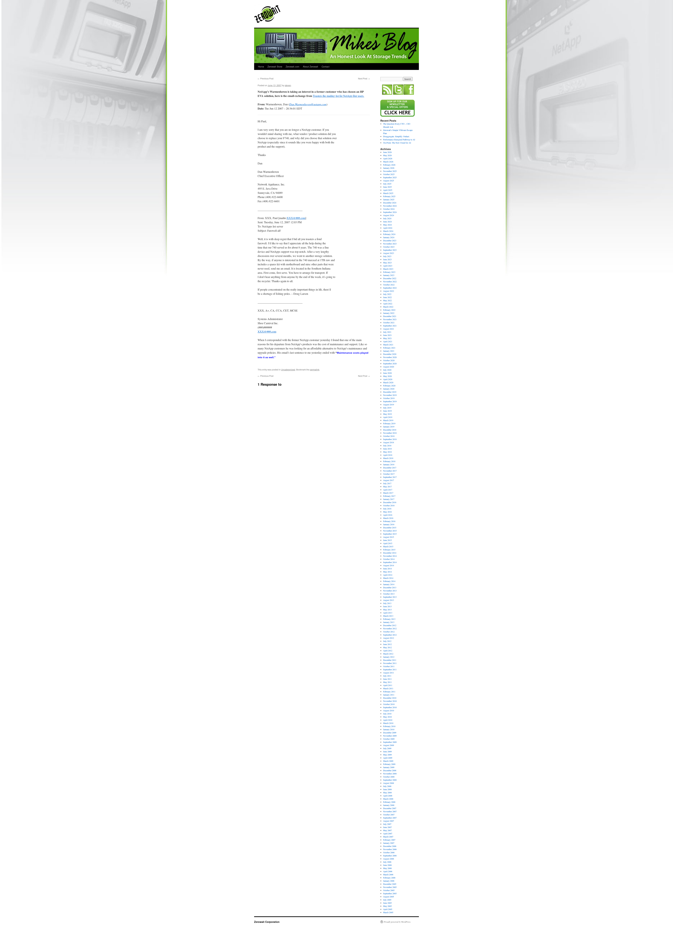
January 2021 (388, 350)
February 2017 (389, 496)
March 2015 (388, 546)
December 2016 (389, 502)
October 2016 (389, 505)
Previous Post (265, 78)
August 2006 (388, 858)
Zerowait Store (274, 66)
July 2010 (387, 713)
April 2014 (387, 574)
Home (261, 66)
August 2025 (388, 180)
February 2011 (389, 691)
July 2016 (387, 508)
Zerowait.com (292, 66)
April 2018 (387, 455)
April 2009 (387, 757)
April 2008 (387, 795)
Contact (325, 66)
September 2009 (390, 742)
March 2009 (388, 760)
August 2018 (388, 442)
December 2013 (389, 587)
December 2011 (389, 660)
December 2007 (389, 808)
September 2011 (390, 669)
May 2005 (387, 906)
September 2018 (390, 439)
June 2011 (387, 678)
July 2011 (387, 675)
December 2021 (389, 316)
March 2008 (388, 798)
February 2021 (389, 347)
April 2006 (387, 871)
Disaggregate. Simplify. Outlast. (396, 136)
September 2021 (390, 325)
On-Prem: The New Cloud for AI (397, 142)
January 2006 (388, 880)
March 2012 (388, 653)
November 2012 (390, 628)
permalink (314, 369)
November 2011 (390, 663)
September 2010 (390, 707)
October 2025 (389, 174)
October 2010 (389, 704)
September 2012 (390, 634)
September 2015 (390, 533)
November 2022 (390, 281)
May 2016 (387, 511)
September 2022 (390, 287)
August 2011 (388, 672)
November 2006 (390, 849)
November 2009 (390, 735)
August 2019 (388, 404)
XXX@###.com (296, 218)
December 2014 (389, 552)
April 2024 (387, 227)
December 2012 (389, 625)
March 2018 (388, 458)
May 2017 (387, 486)
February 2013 (389, 619)
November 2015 (390, 530)
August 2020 (388, 366)
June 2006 (387, 865)
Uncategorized (288, 369)
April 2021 (387, 341)
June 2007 (387, 827)
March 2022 (388, 306)
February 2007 (389, 839)
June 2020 (387, 373)
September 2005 (390, 893)
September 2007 (390, 817)
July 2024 (387, 218)
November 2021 (390, 319)
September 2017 (390, 477)
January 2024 (388, 237)
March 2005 (388, 912)
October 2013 (389, 593)
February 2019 (389, 423)
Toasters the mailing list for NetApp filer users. (338, 96)
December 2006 (389, 846)
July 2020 (387, 369)
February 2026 (389, 164)
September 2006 (390, 855)
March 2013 (388, 615)
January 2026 (388, 167)
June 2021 (387, 335)
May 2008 (387, 792)
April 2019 (387, 417)
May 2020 (387, 376)
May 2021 (387, 338)
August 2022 (388, 290)
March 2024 (388, 231)
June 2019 (387, 410)
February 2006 (389, 877)
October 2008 (389, 776)
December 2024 (389, 202)
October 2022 (389, 284)
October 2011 (389, 666)
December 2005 (389, 884)
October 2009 (389, 738)
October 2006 (389, 852)
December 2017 (389, 467)
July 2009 (387, 748)
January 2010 (388, 729)
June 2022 (387, 297)
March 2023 (388, 268)
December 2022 (389, 278)
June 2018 (387, 448)
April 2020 (387, 379)
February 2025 (389, 196)
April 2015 (387, 543)
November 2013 (390, 590)
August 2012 (388, 637)
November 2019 (390, 395)
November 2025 (390, 171)
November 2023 (390, 243)
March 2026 (388, 161)
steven (288, 85)
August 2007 (388, 820)
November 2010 (390, 701)
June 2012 (387, 644)
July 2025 (387, 183)
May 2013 (387, 609)
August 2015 (388, 537)
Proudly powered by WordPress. (397, 921)
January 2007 (388, 843)
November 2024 (390, 205)
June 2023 (387, 259)
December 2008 (389, 770)
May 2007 (387, 830)
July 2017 (387, 483)
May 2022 (387, 300)
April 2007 (387, 833)
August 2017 (388, 480)
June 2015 (387, 540)
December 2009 (389, 732)
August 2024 (388, 215)
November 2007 (390, 811)
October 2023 (389, 246)
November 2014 (390, 555)
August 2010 (388, 710)
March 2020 (388, 382)
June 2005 (387, 902)
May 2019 (387, 414)
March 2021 (388, 344)
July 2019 (387, 407)
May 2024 (387, 224)
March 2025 (388, 193)
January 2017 (388, 499)
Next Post (364, 78)
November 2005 (390, 887)
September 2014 (390, 562)
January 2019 (388, 426)
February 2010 (389, 726)
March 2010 (388, 723)
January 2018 (388, 464)
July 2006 (387, 861)
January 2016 (388, 524)
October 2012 (389, 631)
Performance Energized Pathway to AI (399, 139)
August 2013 (388, 600)
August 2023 (388, 253)
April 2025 (387, 190)
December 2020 (389, 354)
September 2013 (390, 596)
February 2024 (389, 234)
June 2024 (387, 221)
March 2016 (388, 518)
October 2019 (389, 398)
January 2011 (388, 694)
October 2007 (389, 814)
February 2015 (389, 549)
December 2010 (389, 697)
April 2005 (387, 909)
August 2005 (388, 896)
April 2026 (387, 158)
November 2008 (390, 773)
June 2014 (387, 568)
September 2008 (390, 779)
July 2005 (387, 899)
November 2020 (390, 357)
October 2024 (389, 208)
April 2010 (387, 719)
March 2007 (388, 836)
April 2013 (387, 612)
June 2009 (387, 751)
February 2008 (389, 801)
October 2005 (389, 890)
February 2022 (389, 309)
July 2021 (387, 332)
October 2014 (389, 559)
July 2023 (387, 256)
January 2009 (388, 767)
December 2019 (389, 391)
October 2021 (389, 322)
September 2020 (390, 363)
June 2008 (387, 789)
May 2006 (387, 868)
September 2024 (390, 212)
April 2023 (387, 265)
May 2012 (387, 647)
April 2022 (387, 303)
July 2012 (387, 641)
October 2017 (389, 473)
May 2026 (387, 155)
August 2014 (388, 565)
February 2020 (389, 385)
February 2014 (389, 581)
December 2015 (389, 527)
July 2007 (387, 824)
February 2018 (389, 461)
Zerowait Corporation (267, 14)
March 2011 (388, 688)
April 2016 (387, 514)
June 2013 (387, 606)
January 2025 (388, 199)
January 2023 (388, 275)
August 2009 (388, 745)
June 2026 (387, 152)
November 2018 (390, 432)
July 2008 (387, 786)
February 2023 (389, 272)
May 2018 (387, 451)
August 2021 (388, 328)
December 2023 (389, 240)
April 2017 (387, 489)
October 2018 (389, 436)
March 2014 (388, 578)
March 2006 (388, 874)
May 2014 (387, 571)
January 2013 (388, 622)
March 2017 (388, 492)
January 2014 (388, 584)
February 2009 (389, 764)
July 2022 (387, 294)
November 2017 (390, 470)
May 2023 (387, 262)
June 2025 (387, 186)
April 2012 (387, 650)
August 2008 (388, 783)
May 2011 (387, 682)
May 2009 (387, 754)
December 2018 (389, 429)
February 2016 (389, 521)
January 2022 (388, 313)
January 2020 (388, 388)
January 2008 (388, 805)
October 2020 (389, 360)
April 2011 (387, 685)
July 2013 (387, 603)
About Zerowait (310, 66)
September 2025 (390, 177)
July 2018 (387, 445)
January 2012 (388, 656)
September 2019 (390, 401)
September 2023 (390, 249)
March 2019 (388, 420)
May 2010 (387, 716)
